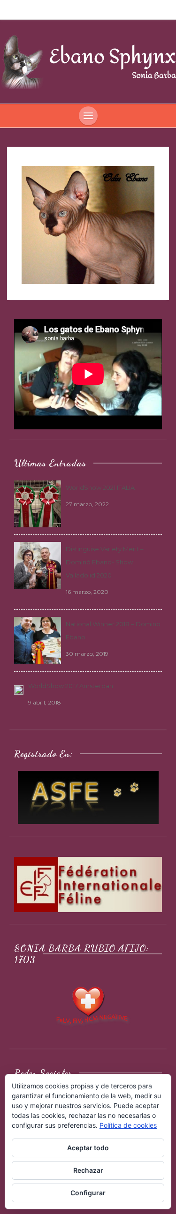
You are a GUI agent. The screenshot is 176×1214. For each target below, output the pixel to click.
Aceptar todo (88, 1148)
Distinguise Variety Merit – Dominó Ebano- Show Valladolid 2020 (105, 562)
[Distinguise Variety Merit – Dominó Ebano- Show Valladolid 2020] (37, 564)
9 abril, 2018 (44, 702)
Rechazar (88, 1170)
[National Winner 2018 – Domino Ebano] (37, 639)
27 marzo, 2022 (87, 504)
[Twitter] (90, 9)
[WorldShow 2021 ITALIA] (37, 503)
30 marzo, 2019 (87, 653)
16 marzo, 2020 (87, 591)
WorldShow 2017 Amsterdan (70, 685)
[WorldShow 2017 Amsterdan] (18, 689)
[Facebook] (76, 9)
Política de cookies (128, 1125)
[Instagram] (104, 9)
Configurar (88, 1193)
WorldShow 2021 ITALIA (100, 487)
